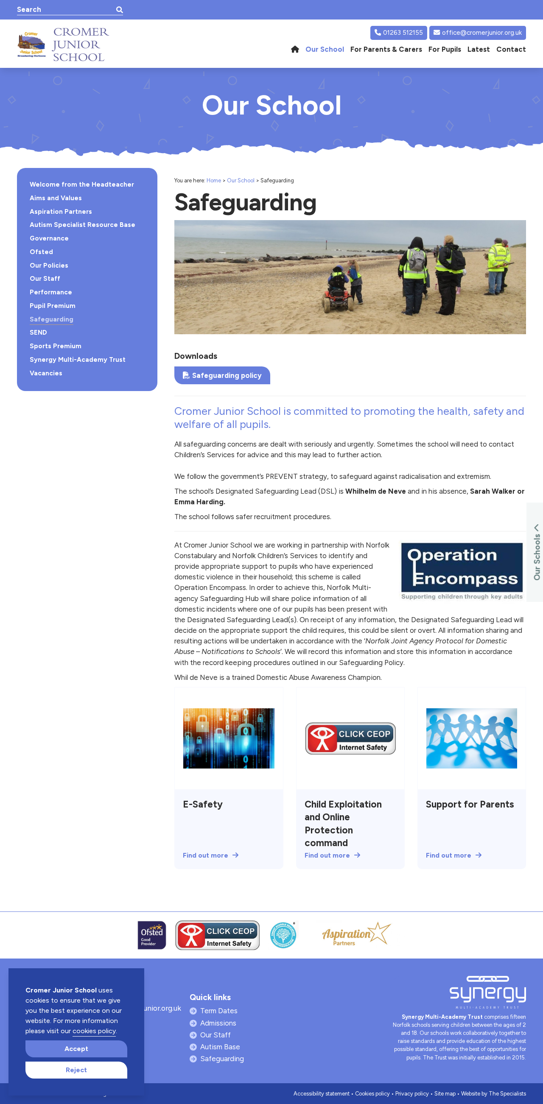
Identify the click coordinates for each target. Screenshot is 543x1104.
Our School (241, 180)
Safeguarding (51, 319)
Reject (76, 1070)
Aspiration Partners (61, 211)
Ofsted (41, 252)
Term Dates (219, 1010)
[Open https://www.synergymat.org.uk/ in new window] (488, 994)
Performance (51, 292)
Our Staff (45, 278)
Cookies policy (372, 1093)
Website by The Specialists (493, 1093)
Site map (445, 1093)
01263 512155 (403, 32)
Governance (49, 238)
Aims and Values (56, 198)
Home (214, 180)
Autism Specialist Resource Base (82, 225)
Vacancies (46, 373)
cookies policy (94, 1031)
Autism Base (220, 1047)
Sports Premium (55, 346)
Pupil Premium (53, 306)
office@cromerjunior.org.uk (482, 32)
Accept (76, 1049)
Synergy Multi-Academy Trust (78, 359)
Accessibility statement (322, 1093)
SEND (38, 332)
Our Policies (49, 265)
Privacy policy (412, 1093)
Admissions (218, 1023)
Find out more (205, 855)
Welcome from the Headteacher (82, 184)
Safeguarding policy (227, 375)
